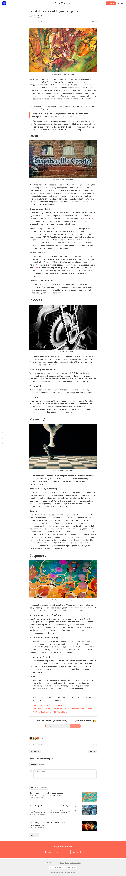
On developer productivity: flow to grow (47, 822)
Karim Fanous (38, 15)
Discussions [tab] (43, 788)
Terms (67, 863)
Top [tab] (32, 788)
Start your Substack (58, 867)
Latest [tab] (36, 788)
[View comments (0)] (38, 21)
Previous (36, 751)
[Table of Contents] (2, 438)
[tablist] (37, 764)
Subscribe (110, 3)
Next (91, 751)
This (36, 268)
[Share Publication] (103, 3)
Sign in (120, 3)
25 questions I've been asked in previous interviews (45, 795)
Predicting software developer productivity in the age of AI (54, 807)
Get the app (72, 867)
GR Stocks (62, 179)
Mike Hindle (62, 351)
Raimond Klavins (62, 600)
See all (33, 835)
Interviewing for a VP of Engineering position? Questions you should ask (62, 708)
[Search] (99, 3)
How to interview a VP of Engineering (48, 705)
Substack (54, 872)
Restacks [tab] (41, 764)
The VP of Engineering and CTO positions (50, 712)
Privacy (62, 863)
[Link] (26, 135)
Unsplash (71, 74)
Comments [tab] (34, 764)
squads (86, 218)
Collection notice (75, 863)
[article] (63, 796)
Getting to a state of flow (37, 825)
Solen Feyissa (62, 74)
